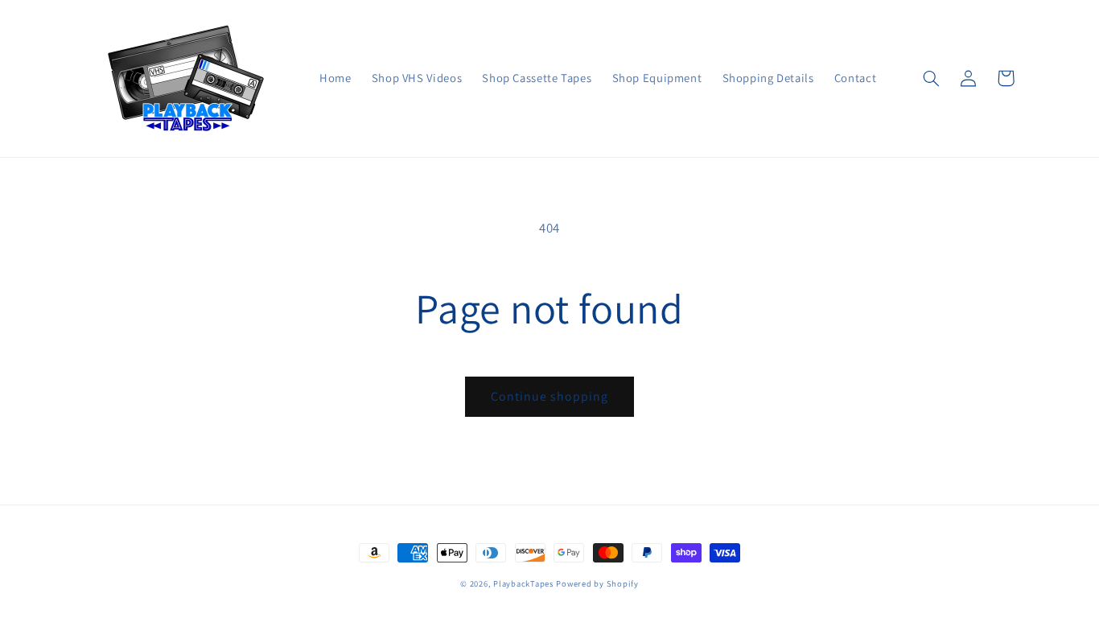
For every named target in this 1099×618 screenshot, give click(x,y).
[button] (931, 78)
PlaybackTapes (523, 583)
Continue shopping (550, 396)
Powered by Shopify (597, 583)
